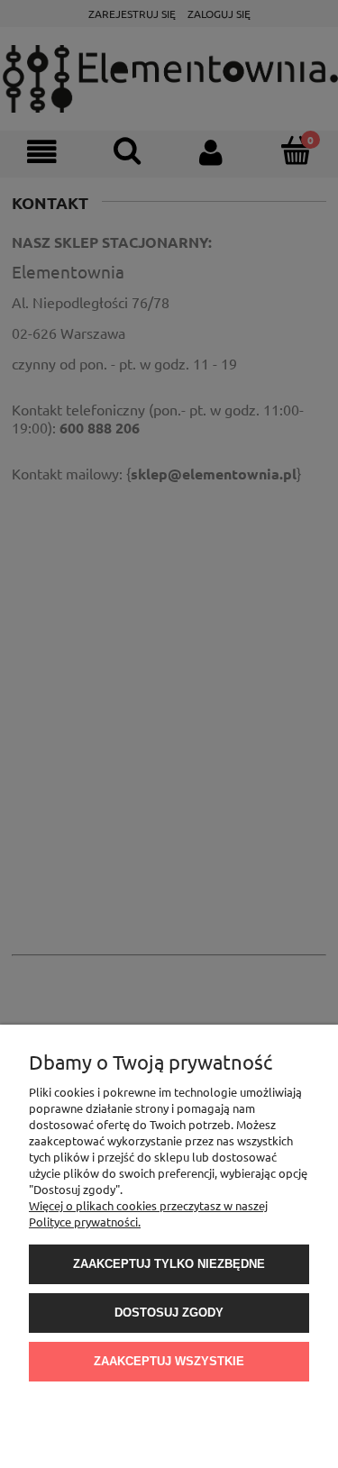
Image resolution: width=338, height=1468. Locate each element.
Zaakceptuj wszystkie (169, 1361)
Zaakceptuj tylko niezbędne (169, 1264)
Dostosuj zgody (169, 1312)
